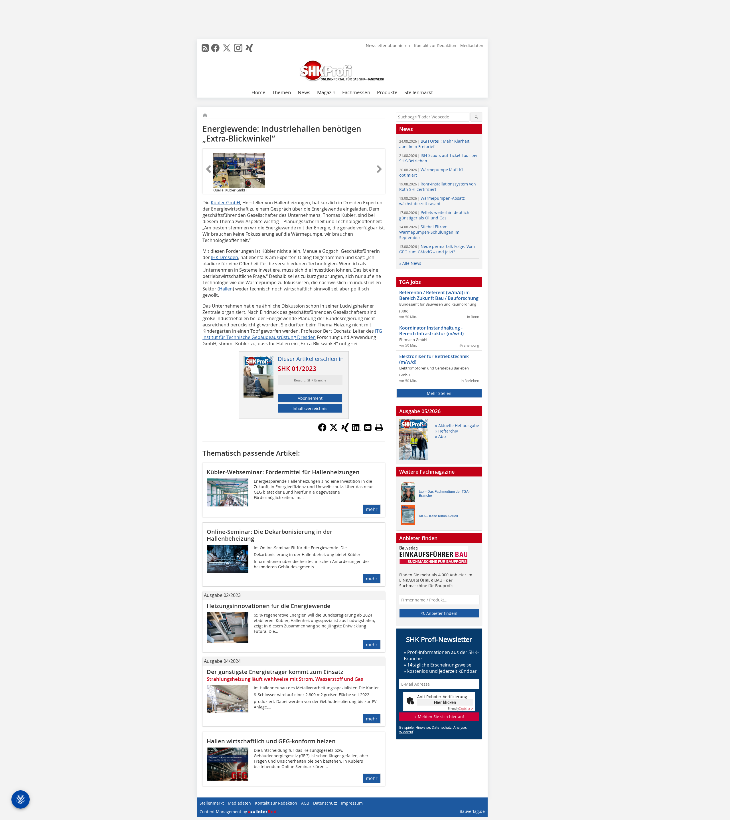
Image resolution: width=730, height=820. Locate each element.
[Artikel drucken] (379, 427)
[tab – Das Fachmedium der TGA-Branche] (409, 493)
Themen (281, 92)
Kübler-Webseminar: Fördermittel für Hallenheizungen (283, 472)
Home (258, 92)
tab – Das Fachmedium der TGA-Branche (444, 494)
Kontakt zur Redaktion (435, 45)
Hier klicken (445, 702)
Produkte (387, 92)
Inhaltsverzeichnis (310, 408)
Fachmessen (356, 92)
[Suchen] (476, 116)
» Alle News (410, 263)
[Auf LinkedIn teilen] (356, 430)
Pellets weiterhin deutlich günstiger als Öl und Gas (434, 215)
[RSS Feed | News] (205, 48)
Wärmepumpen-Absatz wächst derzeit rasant (432, 200)
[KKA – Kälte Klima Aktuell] (409, 516)
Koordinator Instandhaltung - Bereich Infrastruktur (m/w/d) (431, 331)
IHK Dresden (224, 257)
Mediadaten (471, 45)
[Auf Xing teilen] (345, 430)
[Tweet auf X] (333, 430)
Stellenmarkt (418, 92)
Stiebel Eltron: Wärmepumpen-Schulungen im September (429, 232)
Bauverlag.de (472, 811)
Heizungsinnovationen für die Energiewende (268, 606)
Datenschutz (325, 803)
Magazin (326, 92)
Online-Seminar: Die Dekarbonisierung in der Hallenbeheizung (269, 535)
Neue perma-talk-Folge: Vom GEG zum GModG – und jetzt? (437, 249)
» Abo (440, 436)
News (304, 92)
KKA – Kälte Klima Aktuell (438, 516)
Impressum (352, 803)
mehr (372, 509)
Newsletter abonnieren (388, 45)
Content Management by (224, 811)
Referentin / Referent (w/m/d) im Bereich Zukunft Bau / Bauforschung (438, 295)
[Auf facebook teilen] (322, 430)
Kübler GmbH (225, 202)
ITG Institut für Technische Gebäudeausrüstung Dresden (292, 334)
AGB (305, 803)
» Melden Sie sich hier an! (439, 716)
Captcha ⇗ (460, 708)
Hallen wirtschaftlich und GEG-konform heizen (271, 741)
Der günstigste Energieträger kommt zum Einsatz (275, 672)
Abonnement (310, 398)
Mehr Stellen (439, 393)
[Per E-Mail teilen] (368, 427)
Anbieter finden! (441, 613)
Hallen (226, 289)
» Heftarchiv (446, 431)
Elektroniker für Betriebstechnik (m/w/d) (434, 359)
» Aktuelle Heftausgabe (457, 425)
